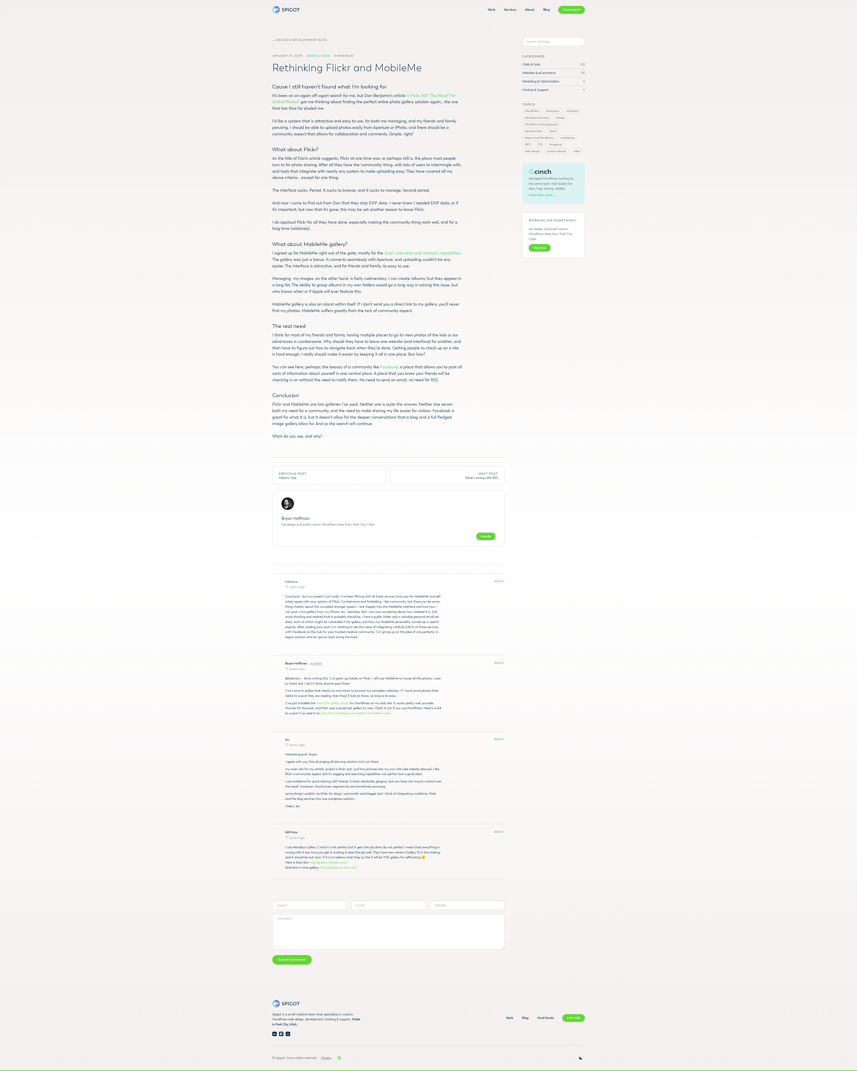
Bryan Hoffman (296, 663)
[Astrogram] (288, 1034)
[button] (581, 1058)
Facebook (389, 367)
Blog (546, 10)
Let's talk (573, 1018)
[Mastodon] (281, 1034)
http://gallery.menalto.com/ (328, 862)
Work (491, 10)
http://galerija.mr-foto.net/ (338, 868)
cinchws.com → (543, 195)
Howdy (486, 536)
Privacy (326, 1058)
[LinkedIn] (274, 1034)
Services (510, 10)
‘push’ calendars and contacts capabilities (422, 253)
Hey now (539, 248)
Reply (499, 581)
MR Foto (291, 832)
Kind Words (545, 1018)
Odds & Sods (318, 56)
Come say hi (571, 10)
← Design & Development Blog (299, 40)
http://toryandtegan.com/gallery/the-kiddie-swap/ (356, 713)
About (529, 10)
